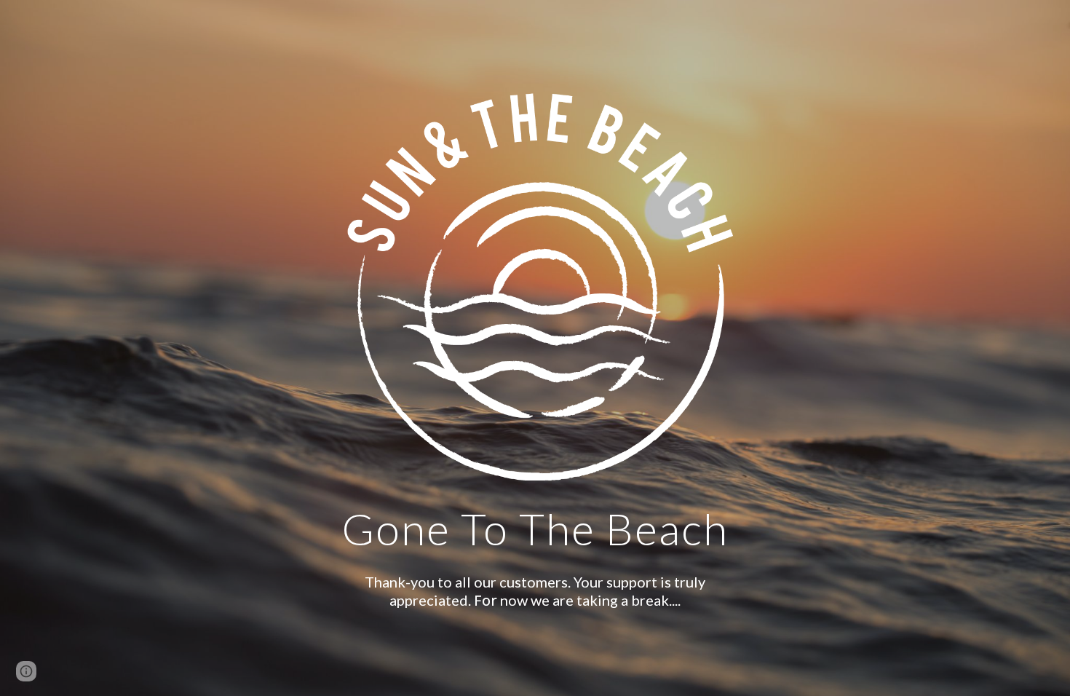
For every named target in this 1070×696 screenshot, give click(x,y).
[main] (535, 522)
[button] (26, 671)
